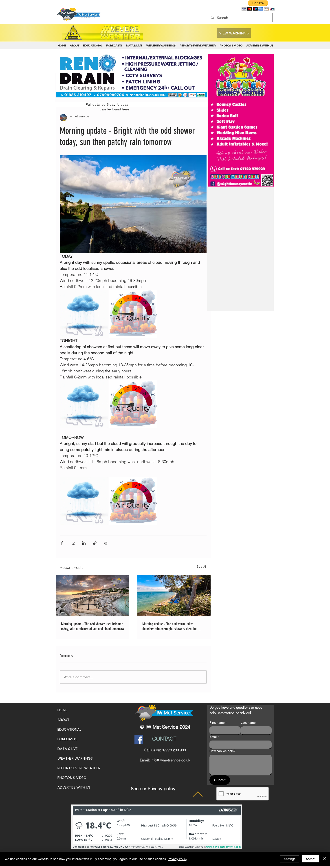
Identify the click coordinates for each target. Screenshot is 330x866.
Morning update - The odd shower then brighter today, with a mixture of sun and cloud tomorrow (92, 626)
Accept (310, 859)
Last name (248, 722)
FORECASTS (67, 739)
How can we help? (222, 751)
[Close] (324, 858)
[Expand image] (84, 314)
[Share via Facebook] (62, 543)
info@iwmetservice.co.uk (170, 760)
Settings (289, 859)
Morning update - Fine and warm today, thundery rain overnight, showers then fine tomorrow (169, 626)
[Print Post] (106, 543)
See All (202, 567)
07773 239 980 (174, 750)
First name (218, 722)
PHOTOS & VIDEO (71, 777)
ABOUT (63, 719)
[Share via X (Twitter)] (73, 543)
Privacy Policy (177, 859)
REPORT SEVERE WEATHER (78, 768)
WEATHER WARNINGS (75, 758)
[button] (258, 5)
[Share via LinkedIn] (84, 543)
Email (214, 737)
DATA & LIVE (67, 748)
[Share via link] (95, 543)
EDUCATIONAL (69, 729)
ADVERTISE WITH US (73, 787)
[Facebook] (138, 739)
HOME (62, 710)
